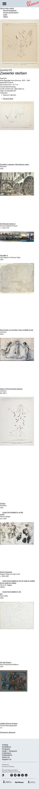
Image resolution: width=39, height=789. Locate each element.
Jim (1, 594)
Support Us (6, 759)
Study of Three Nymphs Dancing (11, 389)
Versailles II (4, 255)
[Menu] (4, 4)
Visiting (5, 745)
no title (2, 514)
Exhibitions (6, 747)
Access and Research (10, 12)
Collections (6, 753)
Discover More (8, 99)
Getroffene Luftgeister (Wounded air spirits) (14, 164)
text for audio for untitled (8, 583)
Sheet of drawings (6, 572)
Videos (5, 17)
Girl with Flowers (5, 662)
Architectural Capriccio (7, 224)
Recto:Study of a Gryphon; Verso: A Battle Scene (16, 330)
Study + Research (9, 751)
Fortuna (2, 503)
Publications (7, 755)
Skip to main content (7, 8)
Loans (5, 14)
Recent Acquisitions (10, 10)
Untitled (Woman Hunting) (8, 723)
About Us (6, 757)
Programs (6, 749)
